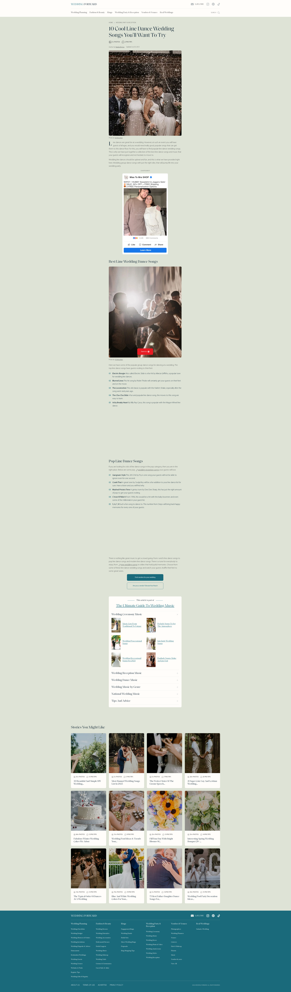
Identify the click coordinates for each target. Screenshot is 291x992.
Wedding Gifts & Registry (79, 977)
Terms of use (89, 985)
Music (173, 955)
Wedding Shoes (101, 951)
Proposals (124, 946)
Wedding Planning (79, 13)
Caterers (174, 942)
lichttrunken (119, 138)
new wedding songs (129, 565)
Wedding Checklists (78, 929)
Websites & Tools (77, 968)
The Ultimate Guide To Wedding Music (145, 606)
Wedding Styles (151, 953)
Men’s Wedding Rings (128, 942)
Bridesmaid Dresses (102, 942)
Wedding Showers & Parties (80, 938)
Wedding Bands (126, 933)
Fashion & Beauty (97, 13)
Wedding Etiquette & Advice (80, 946)
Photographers (176, 929)
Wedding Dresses (102, 929)
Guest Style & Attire (102, 968)
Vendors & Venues (149, 13)
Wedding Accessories (103, 938)
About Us (75, 985)
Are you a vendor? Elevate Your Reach (145, 586)
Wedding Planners (177, 933)
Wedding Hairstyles (102, 933)
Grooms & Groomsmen (103, 964)
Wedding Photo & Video (154, 945)
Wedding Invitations (78, 942)
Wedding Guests (76, 959)
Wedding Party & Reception (127, 13)
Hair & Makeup (176, 946)
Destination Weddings (78, 955)
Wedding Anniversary (153, 949)
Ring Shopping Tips (128, 951)
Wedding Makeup (102, 955)
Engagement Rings (127, 929)
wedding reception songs (148, 470)
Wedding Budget (76, 933)
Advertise (102, 985)
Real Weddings (166, 13)
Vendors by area (176, 959)
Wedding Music (151, 936)
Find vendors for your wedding (145, 577)
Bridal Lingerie (101, 946)
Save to (144, 351)
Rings (109, 13)
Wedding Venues (77, 964)
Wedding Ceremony (153, 932)
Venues (173, 938)
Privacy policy (116, 985)
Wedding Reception (153, 957)
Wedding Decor (151, 940)
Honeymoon (75, 951)
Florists (173, 951)
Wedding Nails (101, 959)
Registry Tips (75, 972)
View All (174, 964)
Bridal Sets (124, 938)
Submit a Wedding (202, 929)
